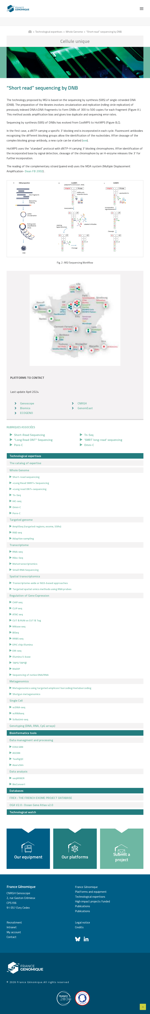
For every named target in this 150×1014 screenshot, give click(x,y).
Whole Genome (74, 32)
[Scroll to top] (143, 1006)
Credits (79, 927)
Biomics (25, 408)
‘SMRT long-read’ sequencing (103, 440)
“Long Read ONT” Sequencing (33, 440)
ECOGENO (26, 413)
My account (14, 932)
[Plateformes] (75, 320)
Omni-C (89, 445)
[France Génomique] (18, 8)
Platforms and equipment (91, 891)
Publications (82, 906)
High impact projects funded (92, 901)
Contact (11, 937)
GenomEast (85, 408)
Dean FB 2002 (34, 171)
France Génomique (86, 887)
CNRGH (82, 403)
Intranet (12, 927)
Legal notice (82, 922)
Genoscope (27, 403)
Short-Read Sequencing (29, 435)
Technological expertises (48, 32)
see (85, 140)
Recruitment (14, 922)
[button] (141, 8)
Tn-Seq (88, 435)
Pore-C (18, 445)
